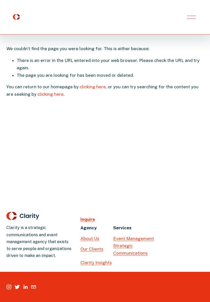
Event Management (133, 238)
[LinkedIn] (25, 286)
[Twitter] (17, 286)
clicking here (93, 86)
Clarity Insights (96, 262)
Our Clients (91, 249)
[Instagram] (9, 286)
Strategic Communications (130, 249)
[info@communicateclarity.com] (33, 286)
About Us (89, 238)
